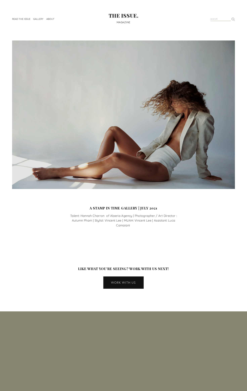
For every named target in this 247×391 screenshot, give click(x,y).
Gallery (38, 18)
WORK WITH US (123, 283)
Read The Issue (21, 18)
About (50, 18)
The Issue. (123, 15)
